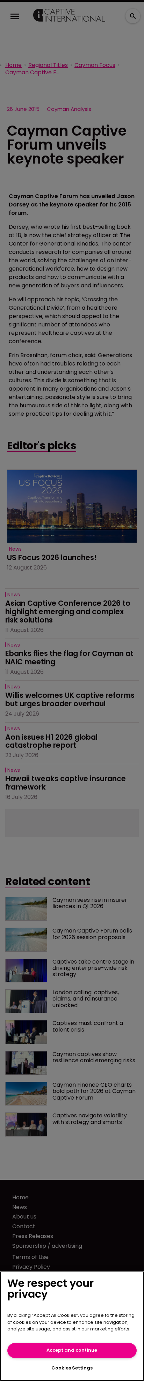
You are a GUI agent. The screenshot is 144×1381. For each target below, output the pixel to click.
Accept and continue (71, 1350)
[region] (72, 1326)
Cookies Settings (72, 1368)
